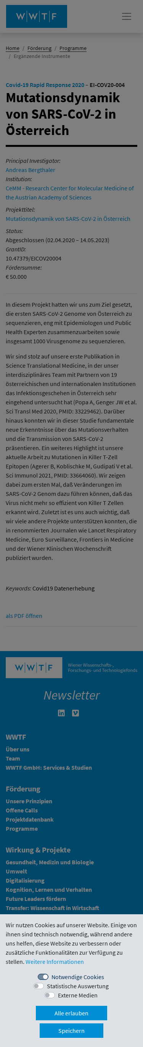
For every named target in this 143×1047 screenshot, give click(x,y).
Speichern (71, 1030)
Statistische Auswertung (78, 986)
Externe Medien (78, 995)
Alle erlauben (71, 1013)
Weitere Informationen (55, 961)
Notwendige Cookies (77, 977)
